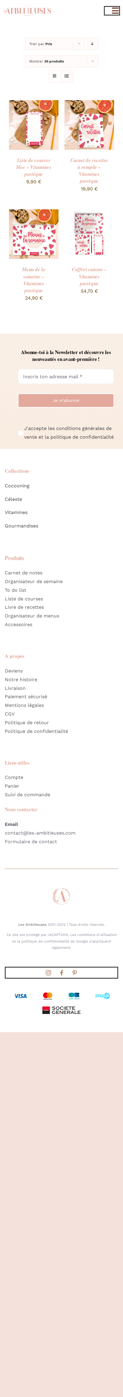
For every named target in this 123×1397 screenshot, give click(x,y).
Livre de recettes (24, 607)
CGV (10, 714)
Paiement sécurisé (26, 696)
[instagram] (48, 973)
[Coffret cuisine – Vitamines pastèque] (89, 213)
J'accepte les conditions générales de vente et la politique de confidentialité (69, 432)
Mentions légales (24, 705)
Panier (12, 786)
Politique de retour (27, 722)
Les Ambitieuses (32, 924)
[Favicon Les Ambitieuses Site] (61, 889)
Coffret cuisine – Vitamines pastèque (89, 276)
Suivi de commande (27, 794)
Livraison (15, 688)
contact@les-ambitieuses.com (40, 833)
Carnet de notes (23, 573)
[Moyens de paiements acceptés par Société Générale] (61, 993)
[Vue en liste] (66, 76)
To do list (15, 590)
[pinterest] (75, 973)
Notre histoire (21, 679)
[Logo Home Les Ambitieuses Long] (27, 5)
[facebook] (61, 973)
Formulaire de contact (31, 841)
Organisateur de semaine (34, 581)
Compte (14, 777)
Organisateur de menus (32, 616)
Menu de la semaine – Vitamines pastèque (33, 280)
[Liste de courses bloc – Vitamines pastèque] (34, 104)
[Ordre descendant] (92, 44)
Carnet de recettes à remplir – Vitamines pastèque (89, 170)
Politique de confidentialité (36, 731)
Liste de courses (24, 599)
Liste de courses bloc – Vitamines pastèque (33, 167)
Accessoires (18, 624)
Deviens (14, 671)
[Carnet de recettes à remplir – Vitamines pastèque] (89, 104)
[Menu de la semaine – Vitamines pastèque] (34, 213)
